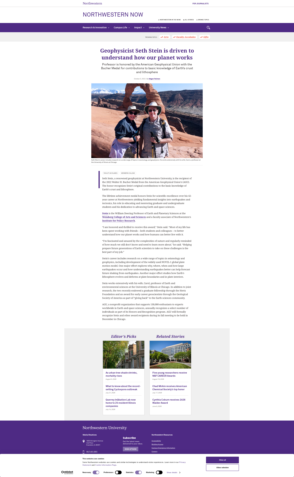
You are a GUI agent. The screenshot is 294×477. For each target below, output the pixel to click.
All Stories (189, 20)
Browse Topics (203, 20)
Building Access (157, 444)
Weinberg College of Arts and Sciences (124, 217)
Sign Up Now (130, 449)
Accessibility (156, 441)
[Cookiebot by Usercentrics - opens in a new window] (67, 472)
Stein (105, 213)
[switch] (118, 472)
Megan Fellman (154, 79)
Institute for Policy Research (118, 220)
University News (158, 27)
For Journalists (200, 4)
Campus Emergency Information (163, 448)
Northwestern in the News (170, 20)
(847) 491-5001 (92, 452)
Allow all (222, 460)
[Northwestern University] (147, 428)
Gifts (205, 37)
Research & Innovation (95, 27)
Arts (166, 37)
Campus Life (121, 27)
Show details (172, 472)
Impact (138, 27)
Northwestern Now (113, 15)
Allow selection (222, 467)
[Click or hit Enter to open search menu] (208, 27)
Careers (154, 451)
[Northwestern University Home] (92, 3)
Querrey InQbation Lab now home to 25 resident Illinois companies (121, 403)
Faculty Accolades (186, 37)
